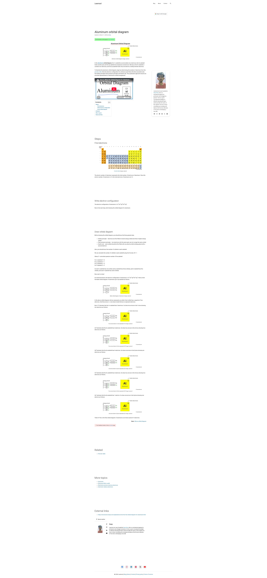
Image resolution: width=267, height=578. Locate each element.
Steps (97, 104)
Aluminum (100, 481)
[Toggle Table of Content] (108, 102)
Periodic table (117, 171)
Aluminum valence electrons (105, 487)
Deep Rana (125, 527)
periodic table (98, 72)
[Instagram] (157, 114)
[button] (170, 3)
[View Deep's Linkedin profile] (107, 530)
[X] (164, 114)
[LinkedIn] (159, 114)
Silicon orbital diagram (140, 421)
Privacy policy (139, 574)
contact (111, 425)
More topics (99, 113)
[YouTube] (167, 114)
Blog (154, 3)
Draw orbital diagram (102, 109)
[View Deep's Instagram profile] (107, 527)
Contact (165, 3)
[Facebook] (154, 114)
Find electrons (101, 106)
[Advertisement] (120, 20)
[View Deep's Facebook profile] (107, 524)
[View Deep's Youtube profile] (107, 533)
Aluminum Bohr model (104, 483)
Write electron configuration (104, 107)
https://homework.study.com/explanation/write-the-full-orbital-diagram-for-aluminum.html (122, 514)
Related (98, 111)
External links (99, 114)
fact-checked (111, 39)
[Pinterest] (162, 114)
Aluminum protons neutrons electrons (108, 485)
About (159, 3)
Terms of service (148, 574)
